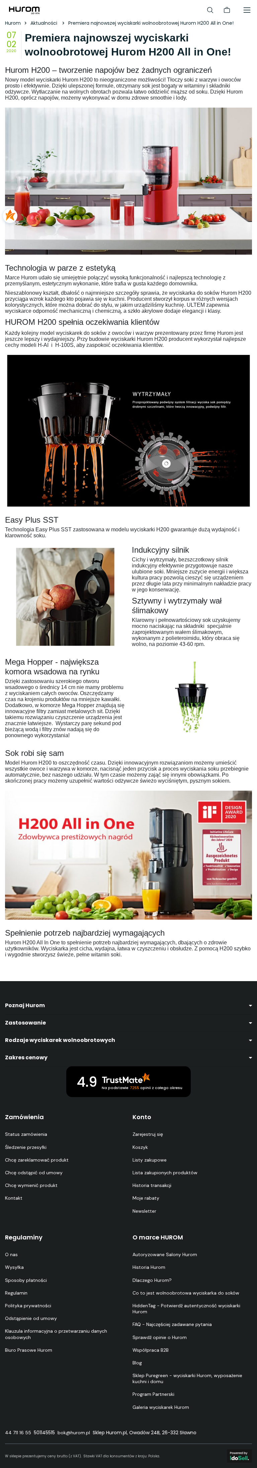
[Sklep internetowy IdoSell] (239, 1456)
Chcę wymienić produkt (31, 1185)
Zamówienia (24, 1117)
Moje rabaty (146, 1198)
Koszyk (140, 1147)
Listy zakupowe (150, 1160)
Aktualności (44, 23)
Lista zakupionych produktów (165, 1173)
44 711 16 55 (18, 1433)
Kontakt (13, 1198)
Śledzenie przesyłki (26, 1147)
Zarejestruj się (148, 1134)
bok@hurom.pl (74, 1433)
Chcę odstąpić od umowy (34, 1173)
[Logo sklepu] (25, 10)
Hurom (13, 23)
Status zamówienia (26, 1134)
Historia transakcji (152, 1185)
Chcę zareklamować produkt (37, 1160)
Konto (142, 1117)
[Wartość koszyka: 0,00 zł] (227, 10)
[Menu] (247, 10)
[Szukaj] (210, 10)
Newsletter (144, 1211)
